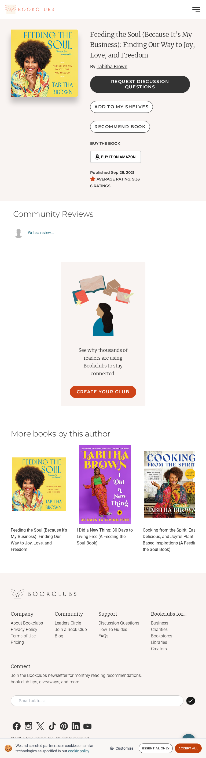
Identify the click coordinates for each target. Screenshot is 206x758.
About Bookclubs (27, 623)
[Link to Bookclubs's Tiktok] (52, 726)
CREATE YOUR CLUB (103, 391)
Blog (59, 635)
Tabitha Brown (112, 66)
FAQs (103, 635)
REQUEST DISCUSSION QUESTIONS (140, 84)
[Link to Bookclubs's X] (40, 726)
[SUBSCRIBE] (190, 701)
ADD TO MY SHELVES (121, 106)
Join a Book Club (71, 629)
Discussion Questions (118, 623)
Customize (124, 748)
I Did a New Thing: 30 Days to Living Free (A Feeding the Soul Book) (105, 537)
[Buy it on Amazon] (115, 157)
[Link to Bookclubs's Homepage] (29, 9)
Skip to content (103, 12)
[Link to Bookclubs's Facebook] (17, 726)
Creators (159, 648)
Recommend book (120, 126)
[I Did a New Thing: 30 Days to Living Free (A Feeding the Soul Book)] (105, 484)
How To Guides (112, 629)
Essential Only (155, 748)
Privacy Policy (24, 629)
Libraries (159, 642)
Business (159, 623)
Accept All (188, 748)
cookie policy (78, 751)
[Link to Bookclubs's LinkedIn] (76, 726)
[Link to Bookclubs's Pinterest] (64, 726)
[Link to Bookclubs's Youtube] (87, 726)
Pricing (17, 642)
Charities (159, 629)
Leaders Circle (68, 623)
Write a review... (41, 232)
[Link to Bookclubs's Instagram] (28, 726)
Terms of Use (23, 635)
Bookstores (161, 635)
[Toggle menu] (196, 9)
